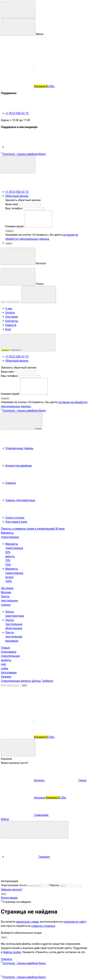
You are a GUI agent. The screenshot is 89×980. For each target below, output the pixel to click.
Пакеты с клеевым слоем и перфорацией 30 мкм (33, 528)
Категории (37, 428)
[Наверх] (17, 876)
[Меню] (18, 9)
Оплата (10, 312)
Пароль (54, 885)
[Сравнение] (17, 719)
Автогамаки (9, 672)
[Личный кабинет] (17, 702)
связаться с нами (27, 921)
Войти (4, 894)
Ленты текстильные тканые (9, 600)
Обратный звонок (16, 195)
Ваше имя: (12, 204)
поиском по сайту (75, 921)
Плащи (5, 647)
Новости (10, 325)
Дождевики (8, 651)
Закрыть (9, 243)
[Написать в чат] (34, 829)
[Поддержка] (18, 164)
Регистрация (9, 897)
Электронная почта (13, 885)
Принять (6, 959)
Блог (8, 329)
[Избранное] (50, 719)
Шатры (36, 680)
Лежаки (6, 676)
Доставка (11, 316)
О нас (8, 308)
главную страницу (43, 925)
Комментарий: (15, 226)
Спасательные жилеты (16, 680)
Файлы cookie (12, 952)
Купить (4, 937)
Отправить (9, 231)
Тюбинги (47, 680)
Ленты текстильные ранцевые (13, 636)
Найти (24, 685)
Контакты (11, 320)
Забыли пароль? (11, 889)
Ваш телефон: (14, 208)
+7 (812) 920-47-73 (17, 113)
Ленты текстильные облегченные (13, 624)
